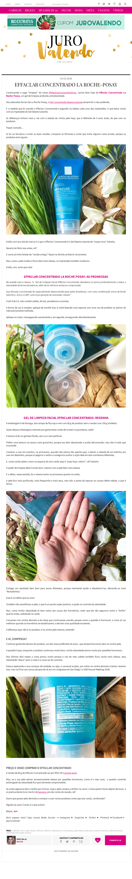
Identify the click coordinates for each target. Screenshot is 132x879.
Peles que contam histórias (96, 830)
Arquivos (40, 4)
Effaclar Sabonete (51, 830)
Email (81, 841)
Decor (66, 10)
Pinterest (74, 841)
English (66, 4)
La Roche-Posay (66, 830)
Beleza (30, 10)
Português (56, 4)
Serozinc (42, 791)
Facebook (61, 841)
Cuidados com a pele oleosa (24, 830)
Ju (25, 839)
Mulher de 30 (48, 10)
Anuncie (28, 4)
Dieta (90, 10)
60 (98, 840)
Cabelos (15, 10)
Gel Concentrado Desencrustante (66, 102)
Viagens (103, 10)
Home (8, 4)
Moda (79, 10)
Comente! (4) (115, 840)
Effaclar (40, 830)
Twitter (67, 841)
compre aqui (70, 772)
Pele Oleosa (79, 830)
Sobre (17, 4)
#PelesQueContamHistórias (62, 92)
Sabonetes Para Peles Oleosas (18, 832)
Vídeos (118, 10)
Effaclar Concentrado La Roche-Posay (66, 84)
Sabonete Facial (115, 830)
